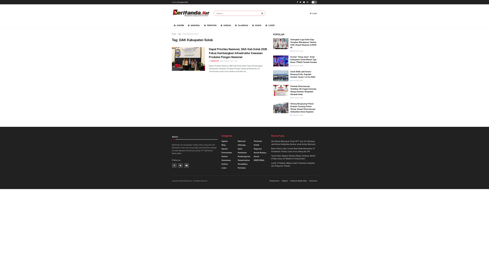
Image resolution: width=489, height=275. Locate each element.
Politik (256, 145)
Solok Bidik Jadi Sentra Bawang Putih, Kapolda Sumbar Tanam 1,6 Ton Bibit (302, 74)
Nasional (195, 25)
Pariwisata (242, 152)
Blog (224, 145)
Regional (258, 148)
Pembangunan (244, 156)
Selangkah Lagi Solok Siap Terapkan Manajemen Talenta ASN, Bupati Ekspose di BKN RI (303, 43)
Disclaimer (313, 181)
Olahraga (243, 25)
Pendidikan (243, 164)
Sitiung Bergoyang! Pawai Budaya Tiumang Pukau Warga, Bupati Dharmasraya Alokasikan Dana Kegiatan (302, 107)
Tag (179, 34)
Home (174, 34)
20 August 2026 (297, 66)
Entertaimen (227, 152)
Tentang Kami (274, 181)
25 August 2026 (297, 98)
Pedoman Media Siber (298, 181)
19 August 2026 (297, 51)
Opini (240, 148)
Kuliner (225, 164)
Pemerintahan (244, 160)
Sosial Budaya (260, 152)
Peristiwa (212, 25)
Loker (271, 25)
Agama (225, 141)
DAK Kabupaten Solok (190, 34)
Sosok (258, 25)
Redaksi (285, 181)
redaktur (215, 61)
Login (314, 13)
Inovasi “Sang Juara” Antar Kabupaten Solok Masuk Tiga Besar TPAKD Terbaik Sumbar (303, 59)
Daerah (227, 25)
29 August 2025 (227, 61)
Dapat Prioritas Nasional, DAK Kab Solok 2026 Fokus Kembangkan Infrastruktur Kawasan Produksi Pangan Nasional (238, 53)
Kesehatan (226, 160)
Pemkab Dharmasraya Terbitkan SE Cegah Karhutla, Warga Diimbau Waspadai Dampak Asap (303, 90)
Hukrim (180, 25)
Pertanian (258, 141)
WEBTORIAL (259, 160)
